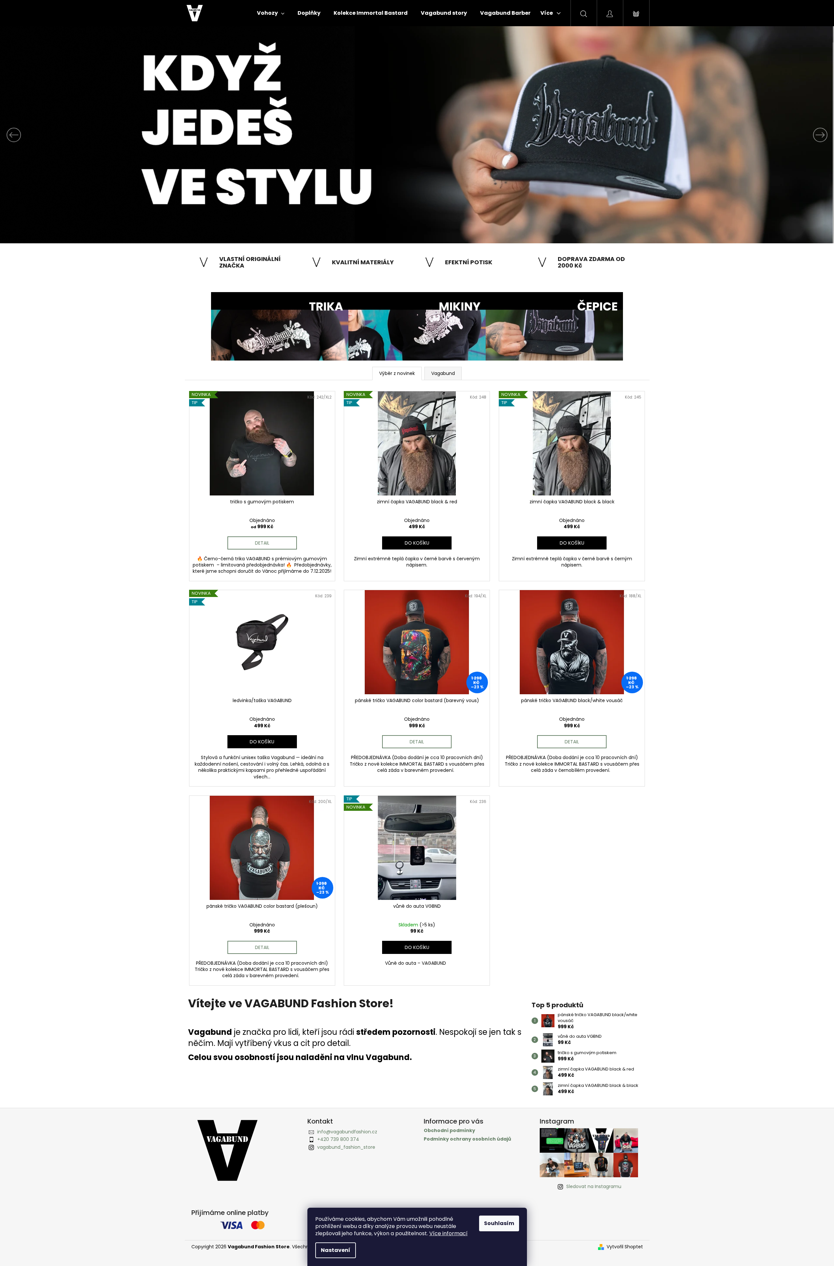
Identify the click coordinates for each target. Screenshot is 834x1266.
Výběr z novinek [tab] (397, 373)
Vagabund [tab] (443, 373)
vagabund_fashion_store (346, 1147)
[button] (62, 134)
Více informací (448, 1233)
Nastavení (335, 1250)
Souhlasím (499, 1223)
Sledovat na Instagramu (593, 1186)
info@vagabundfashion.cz (347, 1131)
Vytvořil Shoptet (625, 1247)
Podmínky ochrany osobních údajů (467, 1139)
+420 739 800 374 (338, 1139)
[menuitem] (270, 13)
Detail (262, 543)
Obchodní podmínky (449, 1130)
